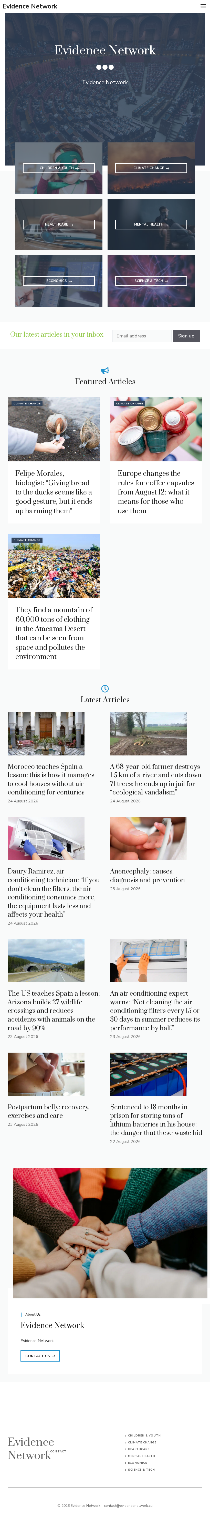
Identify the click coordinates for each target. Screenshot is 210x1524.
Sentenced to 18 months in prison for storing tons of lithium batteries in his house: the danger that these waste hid (156, 1120)
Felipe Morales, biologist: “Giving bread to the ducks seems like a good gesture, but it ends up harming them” (53, 492)
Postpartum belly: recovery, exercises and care (48, 1111)
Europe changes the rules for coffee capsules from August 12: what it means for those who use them (156, 492)
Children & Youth (144, 1436)
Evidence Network (30, 6)
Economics (138, 1463)
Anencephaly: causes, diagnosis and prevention (147, 876)
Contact (58, 1451)
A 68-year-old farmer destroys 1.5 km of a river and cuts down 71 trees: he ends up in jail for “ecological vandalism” (155, 780)
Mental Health (141, 1456)
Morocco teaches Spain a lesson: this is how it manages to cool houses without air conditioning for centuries (51, 780)
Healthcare (139, 1449)
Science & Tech (141, 1470)
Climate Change (27, 403)
